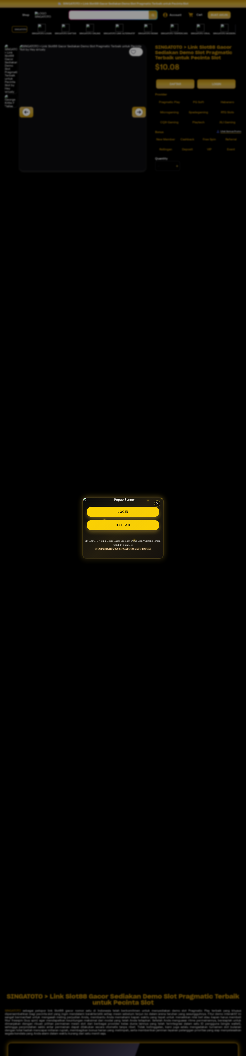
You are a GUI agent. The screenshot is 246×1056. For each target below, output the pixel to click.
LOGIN (123, 511)
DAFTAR (123, 525)
